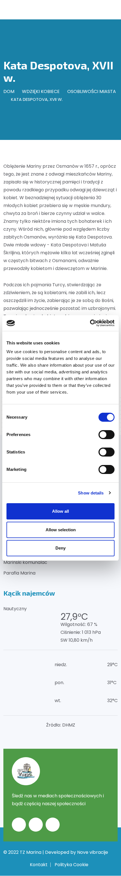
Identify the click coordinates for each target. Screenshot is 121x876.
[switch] (106, 434)
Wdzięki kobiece (41, 91)
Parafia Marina (19, 573)
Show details (91, 493)
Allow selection (61, 529)
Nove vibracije (92, 852)
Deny (60, 548)
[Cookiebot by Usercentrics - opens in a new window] (90, 323)
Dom (8, 91)
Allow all (60, 511)
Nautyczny (15, 608)
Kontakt (39, 865)
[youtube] (53, 825)
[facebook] (19, 825)
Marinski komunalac (25, 562)
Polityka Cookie (71, 865)
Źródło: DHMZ (60, 725)
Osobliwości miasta (91, 91)
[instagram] (36, 825)
